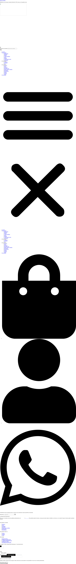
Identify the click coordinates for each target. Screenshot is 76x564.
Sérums (5, 55)
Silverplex (5, 67)
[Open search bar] (0, 47)
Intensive (5, 65)
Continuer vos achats (6, 556)
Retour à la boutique (11, 554)
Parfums (5, 58)
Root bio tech (6, 71)
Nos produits (4, 52)
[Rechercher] (1, 50)
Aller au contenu (2, 0)
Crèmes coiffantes (7, 56)
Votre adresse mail (3, 562)
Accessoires (6, 60)
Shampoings (6, 53)
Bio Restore (6, 70)
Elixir (5, 66)
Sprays (5, 57)
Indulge (5, 72)
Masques (5, 54)
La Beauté (22, 518)
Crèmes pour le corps (7, 59)
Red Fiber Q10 (6, 68)
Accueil (3, 51)
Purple (5, 74)
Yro (4, 63)
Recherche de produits (3, 48)
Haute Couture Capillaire (8, 69)
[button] (38, 152)
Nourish (5, 73)
